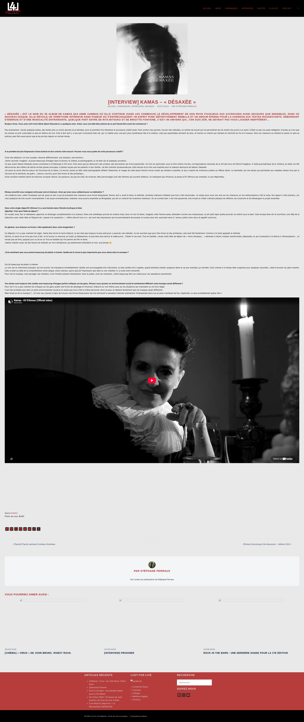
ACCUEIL (112, 106)
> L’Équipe (135, 693)
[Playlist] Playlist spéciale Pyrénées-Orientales (34, 544)
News (218, 8)
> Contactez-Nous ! (139, 687)
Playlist (273, 8)
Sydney (144, 716)
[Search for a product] (298, 8)
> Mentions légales (139, 696)
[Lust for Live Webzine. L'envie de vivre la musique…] (13, 8)
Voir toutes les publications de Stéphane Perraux (152, 579)
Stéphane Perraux (186, 106)
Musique (149, 106)
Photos (261, 8)
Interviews (247, 8)
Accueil (207, 8)
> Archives (135, 699)
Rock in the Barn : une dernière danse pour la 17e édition (245, 653)
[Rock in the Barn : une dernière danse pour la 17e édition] (251, 622)
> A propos (136, 690)
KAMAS (14, 513)
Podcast (286, 8)
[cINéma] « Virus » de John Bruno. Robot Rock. (38, 653)
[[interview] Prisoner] (152, 622)
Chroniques (231, 8)
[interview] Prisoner (119, 653)
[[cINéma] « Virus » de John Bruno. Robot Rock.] (52, 622)
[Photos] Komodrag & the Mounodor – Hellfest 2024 (266, 544)
